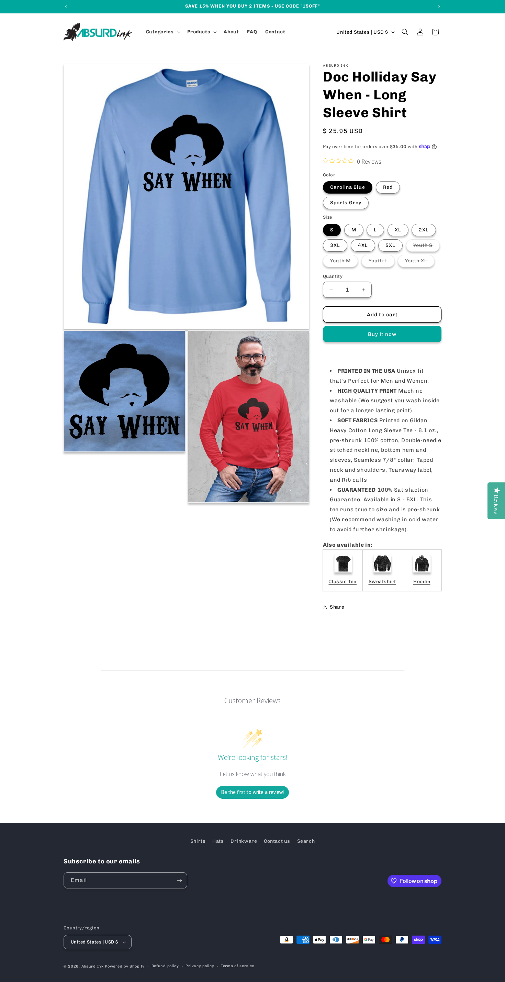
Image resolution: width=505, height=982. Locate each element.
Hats (218, 841)
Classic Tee (342, 582)
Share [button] (337, 607)
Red (388, 187)
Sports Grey (345, 203)
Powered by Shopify (125, 966)
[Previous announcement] (66, 6)
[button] (162, 32)
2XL (424, 230)
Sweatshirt (382, 582)
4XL (363, 245)
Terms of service (237, 966)
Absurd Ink (92, 966)
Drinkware (244, 841)
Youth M (344, 262)
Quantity (333, 276)
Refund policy (165, 966)
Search (306, 841)
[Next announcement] (439, 6)
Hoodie (421, 582)
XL (398, 230)
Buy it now (382, 334)
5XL (390, 245)
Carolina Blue (347, 187)
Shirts (198, 841)
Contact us (277, 841)
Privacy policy (200, 966)
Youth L (382, 262)
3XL (335, 245)
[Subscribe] (179, 880)
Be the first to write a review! (252, 792)
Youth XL (420, 262)
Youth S (426, 247)
